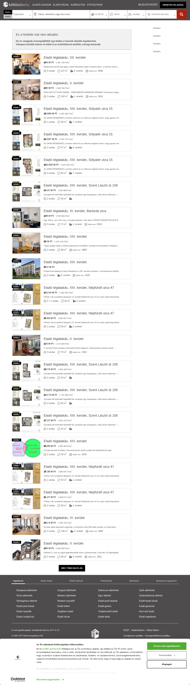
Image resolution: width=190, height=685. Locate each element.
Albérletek (78, 5)
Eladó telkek (63, 606)
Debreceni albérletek (108, 590)
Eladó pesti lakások (108, 601)
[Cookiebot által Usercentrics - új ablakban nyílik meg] (18, 679)
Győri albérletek (147, 590)
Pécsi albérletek (24, 595)
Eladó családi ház (25, 617)
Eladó (7, 12)
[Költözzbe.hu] (16, 5)
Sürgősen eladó (65, 611)
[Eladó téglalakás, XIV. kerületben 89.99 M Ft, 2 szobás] (26, 447)
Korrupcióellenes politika (157, 636)
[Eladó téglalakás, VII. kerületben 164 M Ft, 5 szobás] (26, 64)
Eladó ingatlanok (147, 617)
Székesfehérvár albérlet (150, 595)
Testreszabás (165, 655)
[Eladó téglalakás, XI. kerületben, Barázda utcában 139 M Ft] (26, 217)
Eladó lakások (42, 5)
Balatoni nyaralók (66, 601)
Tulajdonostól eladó (108, 611)
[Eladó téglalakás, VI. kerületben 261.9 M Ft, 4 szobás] (26, 524)
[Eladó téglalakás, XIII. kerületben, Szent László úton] (26, 191)
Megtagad (167, 664)
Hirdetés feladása (173, 5)
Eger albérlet (104, 595)
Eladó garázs (104, 606)
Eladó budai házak (148, 601)
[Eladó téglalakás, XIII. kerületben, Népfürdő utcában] (26, 294)
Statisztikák (95, 5)
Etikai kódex (153, 630)
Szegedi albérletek (66, 590)
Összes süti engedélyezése (167, 646)
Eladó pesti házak (25, 606)
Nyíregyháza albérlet (27, 601)
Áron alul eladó (146, 611)
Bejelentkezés (147, 4)
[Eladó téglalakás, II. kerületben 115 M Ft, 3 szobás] (26, 345)
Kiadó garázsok (147, 606)
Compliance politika (133, 636)
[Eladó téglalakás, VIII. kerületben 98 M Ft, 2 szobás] (26, 243)
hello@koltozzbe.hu (40, 630)
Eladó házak (61, 5)
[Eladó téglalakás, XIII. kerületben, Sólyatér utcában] (26, 115)
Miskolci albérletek (66, 595)
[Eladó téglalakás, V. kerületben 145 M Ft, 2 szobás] (26, 549)
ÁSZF (126, 630)
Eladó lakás (104, 617)
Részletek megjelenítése (48, 679)
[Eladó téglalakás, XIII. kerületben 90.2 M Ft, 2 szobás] (26, 268)
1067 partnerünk (52, 649)
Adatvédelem (138, 630)
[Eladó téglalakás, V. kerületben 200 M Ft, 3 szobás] (26, 89)
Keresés (181, 14)
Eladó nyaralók (24, 611)
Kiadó (7, 16)
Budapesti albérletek (27, 590)
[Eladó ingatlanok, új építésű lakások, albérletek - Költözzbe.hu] (95, 635)
